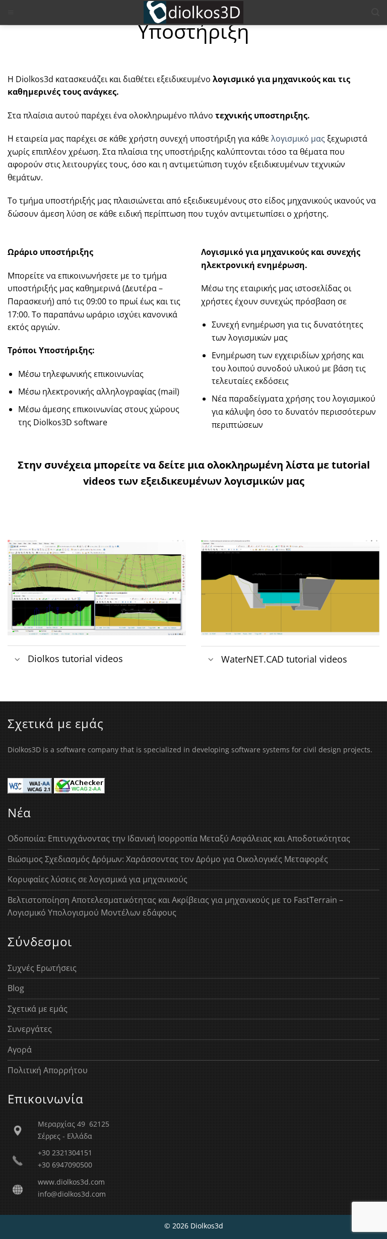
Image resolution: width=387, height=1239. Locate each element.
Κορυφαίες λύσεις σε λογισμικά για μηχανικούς (97, 879)
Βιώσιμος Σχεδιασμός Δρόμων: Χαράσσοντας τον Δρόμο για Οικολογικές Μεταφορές (168, 859)
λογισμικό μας (298, 138)
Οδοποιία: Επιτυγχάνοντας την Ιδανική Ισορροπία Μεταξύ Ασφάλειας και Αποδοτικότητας (179, 838)
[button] (11, 12)
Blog (16, 988)
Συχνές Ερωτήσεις (42, 967)
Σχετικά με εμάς (38, 1008)
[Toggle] (17, 660)
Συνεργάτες (30, 1028)
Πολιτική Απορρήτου (48, 1070)
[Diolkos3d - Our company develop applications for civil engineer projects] (194, 12)
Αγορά (20, 1049)
